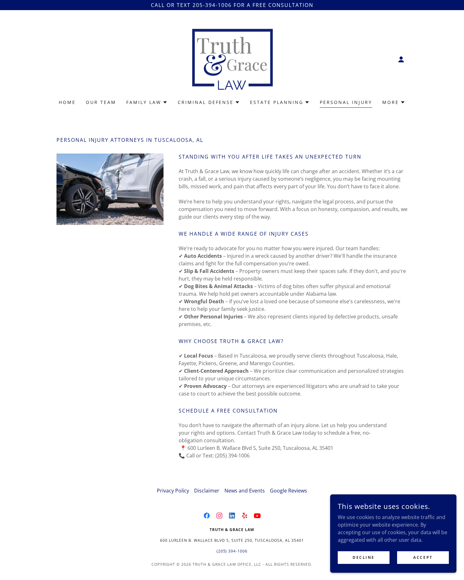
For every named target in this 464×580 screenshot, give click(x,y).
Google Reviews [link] (288, 490)
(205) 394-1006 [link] (232, 551)
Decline (364, 557)
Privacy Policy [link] (173, 490)
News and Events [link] (244, 490)
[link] (232, 58)
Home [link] (67, 102)
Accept (422, 557)
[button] (401, 59)
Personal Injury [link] (346, 102)
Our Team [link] (101, 102)
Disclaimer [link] (206, 490)
